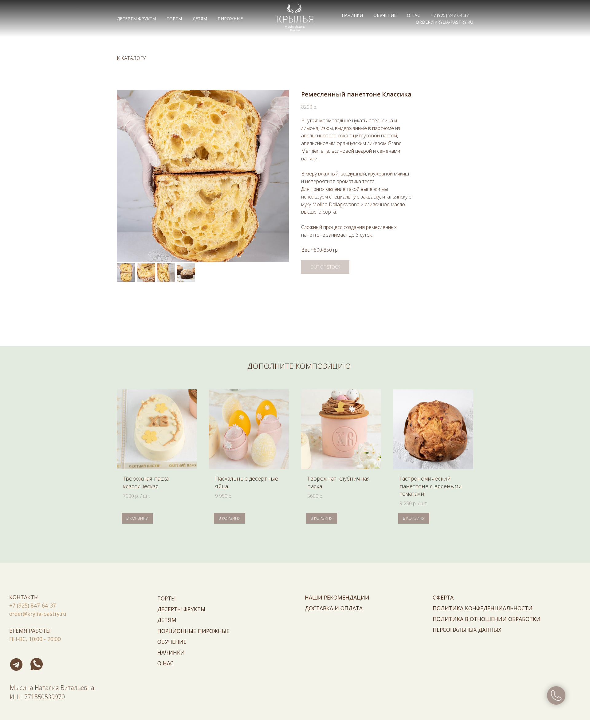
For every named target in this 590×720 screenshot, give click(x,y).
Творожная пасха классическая (146, 482)
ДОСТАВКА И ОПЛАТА (334, 608)
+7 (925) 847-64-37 (450, 15)
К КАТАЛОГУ (131, 58)
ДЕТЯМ (199, 19)
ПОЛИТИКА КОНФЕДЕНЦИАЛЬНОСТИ (483, 608)
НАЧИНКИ (352, 15)
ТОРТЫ (174, 19)
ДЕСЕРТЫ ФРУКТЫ (136, 19)
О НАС (413, 15)
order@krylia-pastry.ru (444, 22)
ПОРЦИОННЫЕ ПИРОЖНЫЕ (193, 631)
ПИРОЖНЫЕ (230, 19)
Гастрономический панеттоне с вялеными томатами (430, 486)
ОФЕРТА (443, 597)
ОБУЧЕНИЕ (384, 15)
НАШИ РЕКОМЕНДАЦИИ (337, 597)
